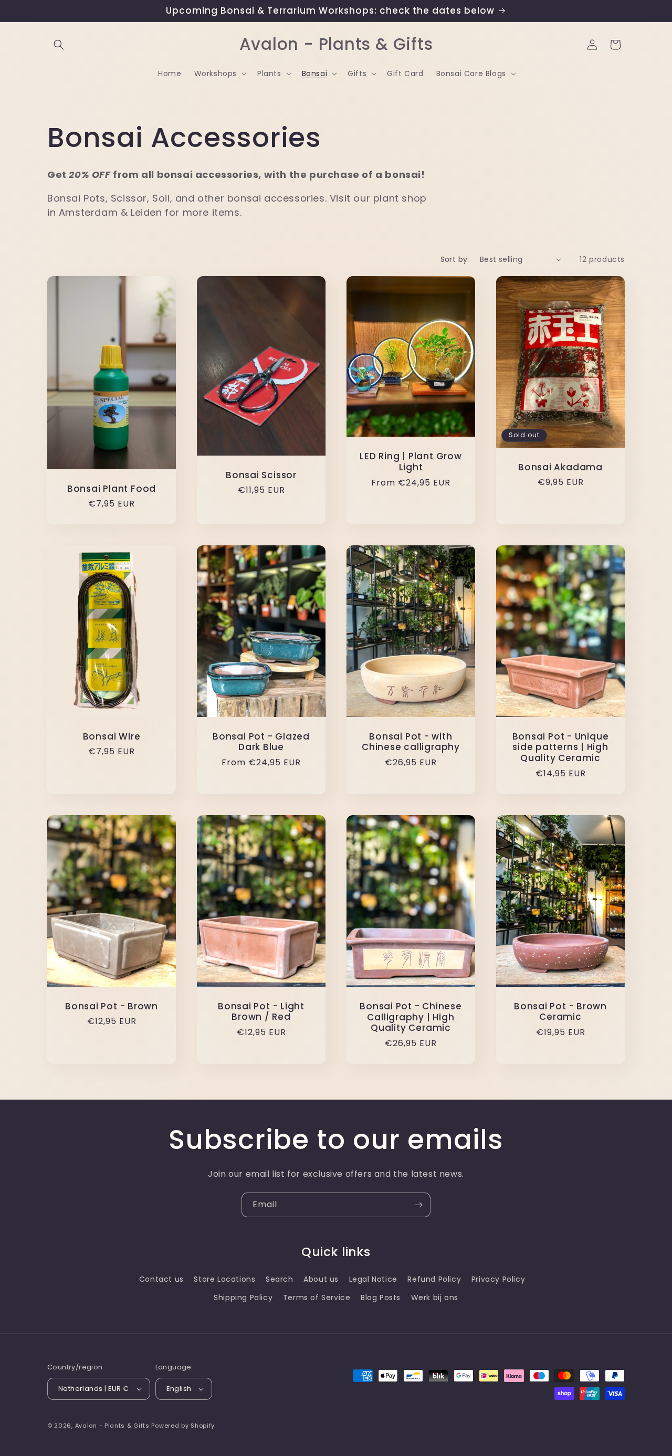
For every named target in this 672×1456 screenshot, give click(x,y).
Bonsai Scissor (261, 474)
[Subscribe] (418, 1205)
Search (279, 1279)
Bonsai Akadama (560, 466)
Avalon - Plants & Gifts (112, 1425)
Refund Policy (434, 1279)
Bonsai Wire (112, 736)
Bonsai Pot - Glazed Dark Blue (261, 742)
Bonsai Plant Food (111, 488)
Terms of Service (317, 1297)
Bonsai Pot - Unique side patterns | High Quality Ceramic (560, 747)
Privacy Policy (498, 1279)
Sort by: (454, 259)
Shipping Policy (243, 1297)
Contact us (161, 1279)
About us (321, 1279)
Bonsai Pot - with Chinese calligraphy (411, 742)
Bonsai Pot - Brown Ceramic (560, 1012)
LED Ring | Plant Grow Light (410, 462)
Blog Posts (381, 1297)
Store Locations (224, 1279)
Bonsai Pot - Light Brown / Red (261, 1012)
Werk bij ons (434, 1297)
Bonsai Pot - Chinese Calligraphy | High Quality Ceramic (411, 1017)
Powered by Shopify (183, 1425)
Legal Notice (373, 1279)
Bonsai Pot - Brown (111, 1006)
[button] (58, 44)
